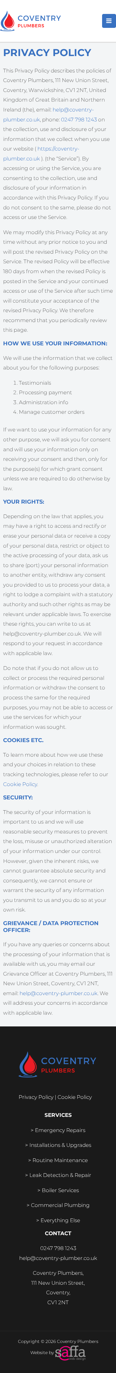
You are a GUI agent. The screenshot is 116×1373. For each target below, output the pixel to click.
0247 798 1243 (79, 119)
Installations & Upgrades (60, 1145)
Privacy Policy (36, 1097)
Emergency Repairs (60, 1130)
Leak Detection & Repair (60, 1175)
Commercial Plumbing (60, 1205)
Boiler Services (60, 1190)
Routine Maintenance (60, 1160)
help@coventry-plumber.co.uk (58, 993)
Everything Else (60, 1220)
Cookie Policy (20, 784)
